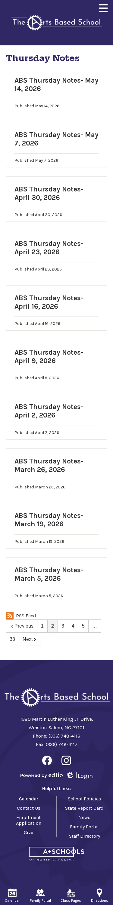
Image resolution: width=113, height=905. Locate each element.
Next (28, 639)
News (84, 817)
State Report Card (84, 808)
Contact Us (28, 808)
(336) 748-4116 (64, 736)
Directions (99, 900)
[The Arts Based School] (56, 22)
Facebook (47, 760)
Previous (23, 625)
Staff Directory (84, 836)
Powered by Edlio (41, 775)
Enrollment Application (28, 820)
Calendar (28, 799)
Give (28, 832)
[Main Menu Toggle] (103, 8)
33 (12, 639)
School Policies (84, 799)
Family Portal (84, 827)
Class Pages (71, 900)
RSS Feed (26, 616)
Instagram (66, 760)
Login (79, 776)
